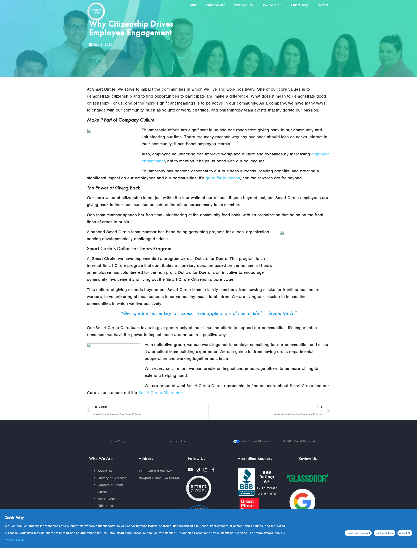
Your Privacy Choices (255, 441)
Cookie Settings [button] (385, 533)
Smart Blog (299, 5)
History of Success (112, 478)
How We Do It (271, 5)
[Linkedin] (205, 470)
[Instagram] (198, 470)
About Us (105, 471)
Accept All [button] (404, 533)
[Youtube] (190, 470)
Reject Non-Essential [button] (358, 533)
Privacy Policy (117, 441)
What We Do (243, 5)
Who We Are (215, 5)
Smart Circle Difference (160, 392)
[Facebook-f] (213, 470)
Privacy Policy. (15, 540)
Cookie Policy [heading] (14, 517)
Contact (322, 5)
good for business (223, 178)
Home (193, 5)
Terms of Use (177, 441)
